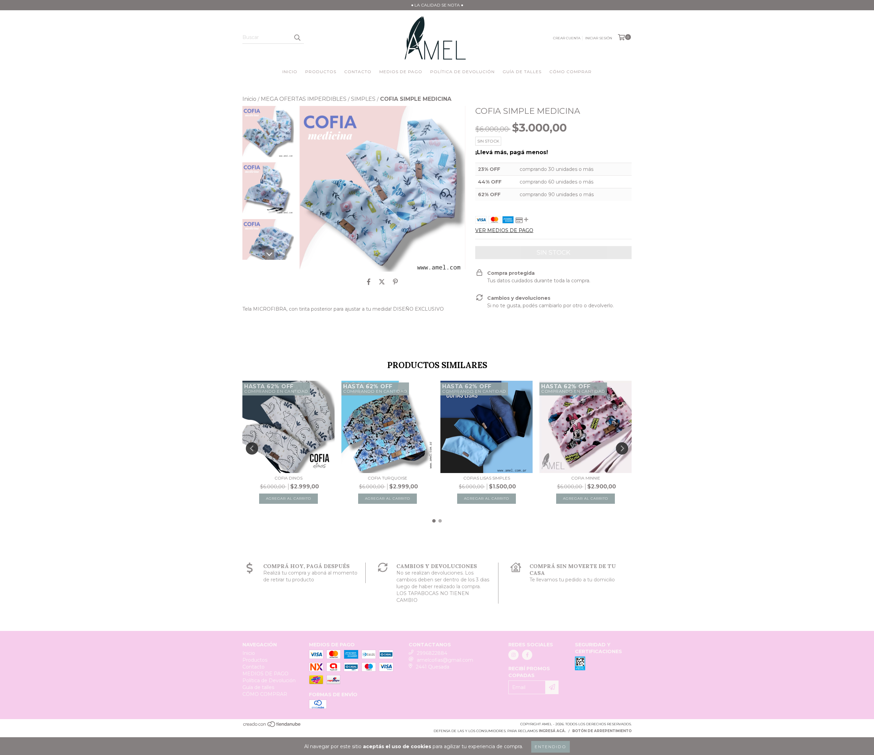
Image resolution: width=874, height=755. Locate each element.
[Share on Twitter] (382, 282)
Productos (320, 71)
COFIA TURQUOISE (387, 478)
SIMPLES (363, 99)
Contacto (357, 71)
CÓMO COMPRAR (570, 71)
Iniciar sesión (598, 38)
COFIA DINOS (288, 478)
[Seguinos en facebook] (527, 655)
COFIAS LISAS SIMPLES (486, 478)
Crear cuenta (566, 38)
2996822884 (432, 653)
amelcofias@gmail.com (445, 660)
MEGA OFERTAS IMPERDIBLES (304, 99)
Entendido (550, 746)
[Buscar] (297, 37)
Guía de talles (522, 71)
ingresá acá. (552, 731)
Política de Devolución (462, 71)
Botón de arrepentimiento (602, 731)
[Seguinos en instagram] (513, 655)
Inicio (289, 71)
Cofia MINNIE (585, 478)
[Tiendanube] (272, 726)
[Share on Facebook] (368, 282)
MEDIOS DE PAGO (400, 71)
